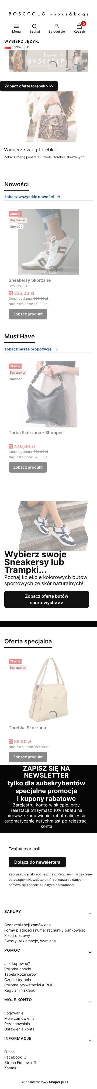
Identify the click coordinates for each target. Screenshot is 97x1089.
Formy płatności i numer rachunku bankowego (44, 930)
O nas (9, 1051)
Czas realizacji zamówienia (27, 924)
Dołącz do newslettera (37, 862)
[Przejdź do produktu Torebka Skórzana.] (48, 690)
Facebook (13, 1057)
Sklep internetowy (42, 1082)
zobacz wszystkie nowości (29, 196)
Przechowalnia (17, 1023)
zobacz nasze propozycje (27, 349)
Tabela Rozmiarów (20, 974)
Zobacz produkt (28, 314)
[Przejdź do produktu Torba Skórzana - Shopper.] (48, 394)
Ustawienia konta (19, 1029)
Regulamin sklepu (19, 990)
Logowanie (13, 1013)
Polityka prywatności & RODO (30, 985)
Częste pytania (17, 979)
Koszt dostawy (17, 935)
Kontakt (11, 1067)
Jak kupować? (17, 963)
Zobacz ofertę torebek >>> (29, 86)
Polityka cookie (17, 969)
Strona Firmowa (18, 1062)
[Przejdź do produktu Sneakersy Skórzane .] (48, 242)
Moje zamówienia (19, 1018)
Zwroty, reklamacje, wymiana (30, 941)
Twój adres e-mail (24, 848)
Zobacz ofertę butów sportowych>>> (46, 599)
